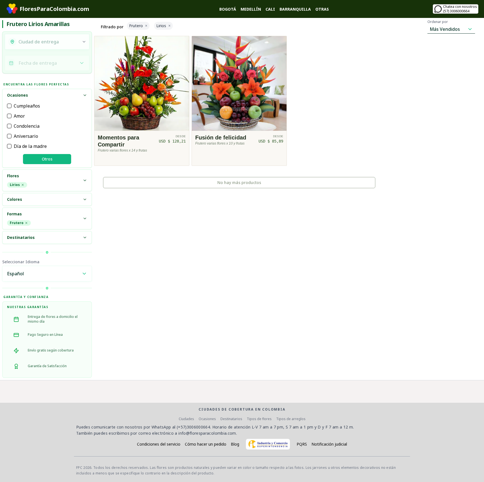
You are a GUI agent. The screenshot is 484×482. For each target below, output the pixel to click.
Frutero (17, 222)
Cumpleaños (27, 106)
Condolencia (26, 126)
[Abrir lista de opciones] (84, 41)
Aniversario (26, 136)
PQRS (302, 444)
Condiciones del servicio (158, 444)
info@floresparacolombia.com (207, 433)
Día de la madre (30, 146)
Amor (19, 116)
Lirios (15, 184)
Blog (235, 444)
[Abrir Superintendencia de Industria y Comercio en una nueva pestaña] (268, 444)
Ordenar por (437, 22)
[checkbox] (9, 106)
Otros (47, 159)
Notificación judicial (329, 444)
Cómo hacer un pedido (205, 444)
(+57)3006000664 (193, 427)
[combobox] (48, 42)
